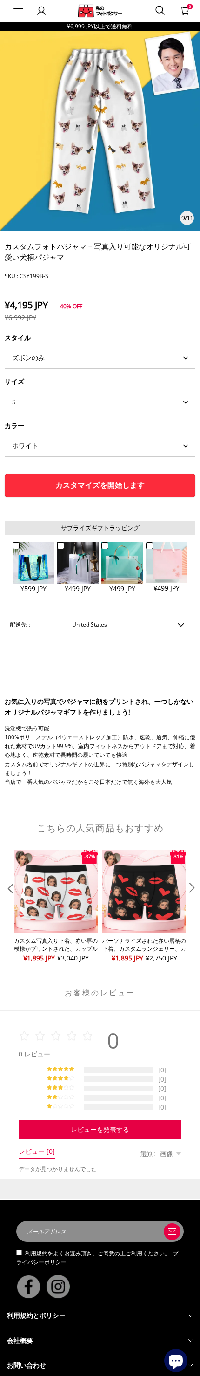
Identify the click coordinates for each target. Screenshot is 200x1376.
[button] (9, 906)
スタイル (18, 337)
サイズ (14, 381)
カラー (14, 425)
